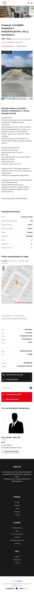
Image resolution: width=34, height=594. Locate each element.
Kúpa (17, 508)
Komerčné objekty (17, 534)
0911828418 (7, 445)
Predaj (17, 502)
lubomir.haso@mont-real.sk (12, 448)
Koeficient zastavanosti (9, 221)
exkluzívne (7, 52)
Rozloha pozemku (7, 228)
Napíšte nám (17, 560)
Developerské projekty (17, 540)
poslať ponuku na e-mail (14, 375)
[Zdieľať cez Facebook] (31, 388)
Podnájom (17, 511)
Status (3, 232)
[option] (17, 12)
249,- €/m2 (16, 40)
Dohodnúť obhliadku (14, 394)
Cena (3, 217)
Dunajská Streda (19, 316)
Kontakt (17, 563)
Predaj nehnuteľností (7, 46)
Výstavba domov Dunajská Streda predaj (14, 318)
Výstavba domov (22, 46)
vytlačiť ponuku (12, 379)
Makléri (17, 556)
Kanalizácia (4, 244)
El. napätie (4, 236)
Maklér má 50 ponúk (11, 452)
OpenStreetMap (20, 303)
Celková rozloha (6, 225)
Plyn (2, 240)
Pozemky (17, 537)
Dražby (17, 515)
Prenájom (17, 505)
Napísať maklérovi (12, 399)
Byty (17, 531)
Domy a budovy (17, 528)
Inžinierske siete (6, 248)
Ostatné (17, 543)
